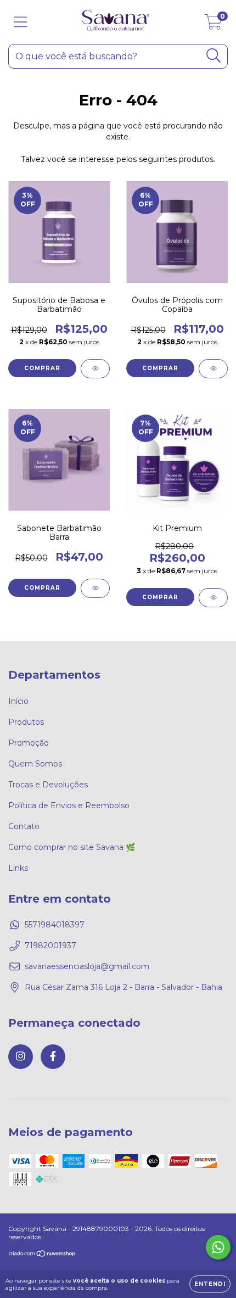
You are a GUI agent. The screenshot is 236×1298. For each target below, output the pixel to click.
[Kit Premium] (213, 597)
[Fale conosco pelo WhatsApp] (218, 1247)
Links (18, 868)
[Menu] (20, 22)
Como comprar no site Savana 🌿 (71, 847)
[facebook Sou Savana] (53, 1056)
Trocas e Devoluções (48, 785)
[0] (213, 25)
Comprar (42, 368)
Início (18, 701)
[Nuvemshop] (42, 1255)
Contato (24, 826)
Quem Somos (35, 764)
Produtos (26, 722)
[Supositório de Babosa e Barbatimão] (95, 368)
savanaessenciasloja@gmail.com (87, 966)
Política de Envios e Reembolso (69, 805)
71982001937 (50, 945)
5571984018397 (55, 925)
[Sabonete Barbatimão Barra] (95, 588)
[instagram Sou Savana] (20, 1056)
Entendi (210, 1284)
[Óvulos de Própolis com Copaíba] (213, 368)
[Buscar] (214, 56)
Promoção (28, 743)
